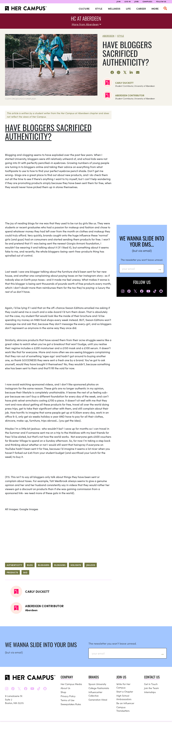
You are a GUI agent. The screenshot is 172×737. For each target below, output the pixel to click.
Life (128, 8)
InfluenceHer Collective (95, 693)
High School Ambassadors (123, 697)
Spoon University (97, 684)
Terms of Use (67, 700)
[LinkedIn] (131, 72)
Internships (150, 692)
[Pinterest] (118, 72)
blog (30, 565)
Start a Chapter (124, 691)
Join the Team (151, 688)
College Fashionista (99, 688)
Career (141, 8)
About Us (65, 688)
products (12, 572)
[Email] (137, 72)
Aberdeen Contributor (129, 95)
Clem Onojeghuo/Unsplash (20, 98)
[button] (165, 8)
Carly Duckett (124, 82)
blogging (60, 565)
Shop (63, 692)
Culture (84, 8)
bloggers (43, 565)
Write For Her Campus (123, 685)
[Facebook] (112, 72)
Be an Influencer (125, 703)
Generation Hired (98, 699)
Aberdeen (108, 35)
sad (25, 572)
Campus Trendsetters (123, 708)
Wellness (114, 8)
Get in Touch (151, 684)
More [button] (155, 8)
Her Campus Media (71, 684)
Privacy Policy (68, 696)
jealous (90, 565)
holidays (76, 565)
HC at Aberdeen (86, 18)
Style (98, 8)
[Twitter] (125, 72)
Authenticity (14, 565)
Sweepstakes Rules (71, 704)
